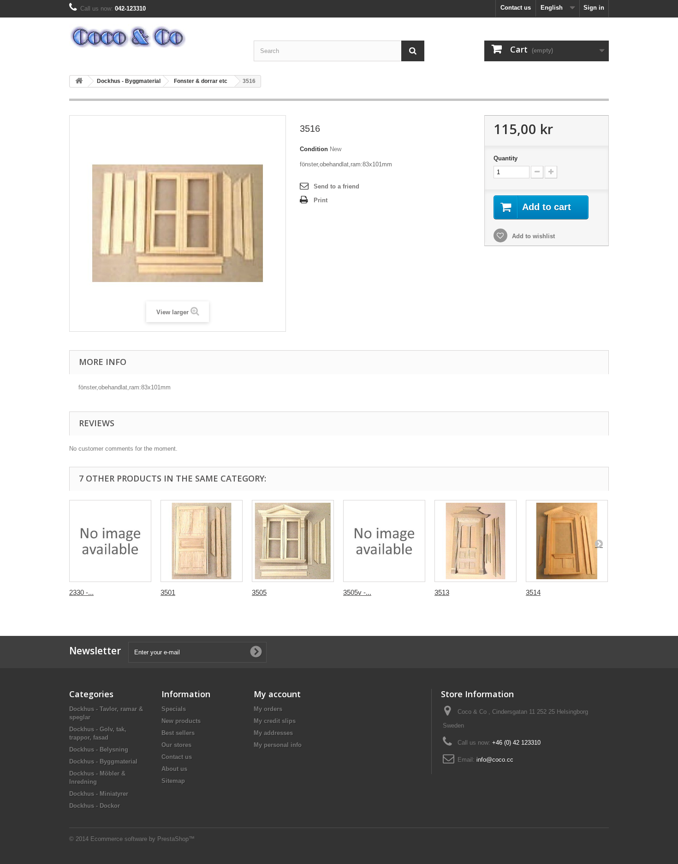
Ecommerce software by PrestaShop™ (142, 838)
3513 (441, 592)
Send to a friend (336, 186)
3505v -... (357, 592)
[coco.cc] (154, 36)
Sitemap (173, 780)
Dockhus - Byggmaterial (129, 81)
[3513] (475, 541)
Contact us (515, 7)
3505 (259, 592)
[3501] (202, 541)
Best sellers (178, 732)
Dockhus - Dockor (94, 805)
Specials (173, 708)
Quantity (505, 158)
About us (174, 768)
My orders (268, 708)
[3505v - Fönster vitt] (384, 541)
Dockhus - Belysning (98, 749)
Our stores (176, 744)
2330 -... (81, 592)
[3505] (293, 541)
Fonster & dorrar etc (200, 81)
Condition (314, 149)
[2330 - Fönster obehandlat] (110, 541)
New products (181, 720)
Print (320, 200)
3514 (533, 592)
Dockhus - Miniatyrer (98, 793)
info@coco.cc (494, 759)
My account (277, 693)
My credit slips (275, 720)
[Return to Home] (79, 81)
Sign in (593, 7)
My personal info (278, 744)
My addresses (273, 732)
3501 (168, 592)
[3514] (567, 541)
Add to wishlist (532, 236)
